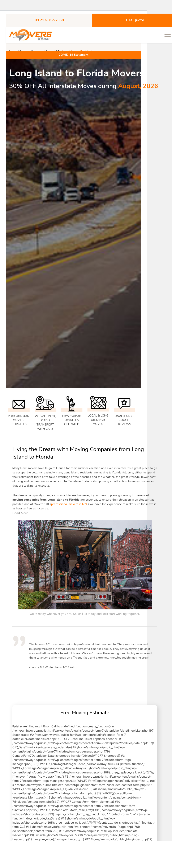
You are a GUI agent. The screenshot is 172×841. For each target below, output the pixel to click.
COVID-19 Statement (73, 55)
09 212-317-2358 (49, 20)
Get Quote (135, 20)
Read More (20, 513)
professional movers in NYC (69, 504)
